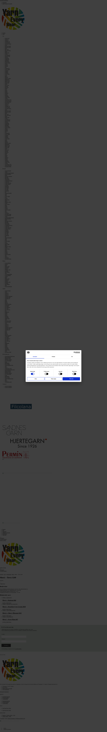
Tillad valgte (53, 378)
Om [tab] (72, 356)
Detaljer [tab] (53, 356)
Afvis (36, 378)
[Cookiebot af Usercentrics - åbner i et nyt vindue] (74, 352)
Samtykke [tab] (35, 356)
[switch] (46, 374)
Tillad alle (71, 378)
